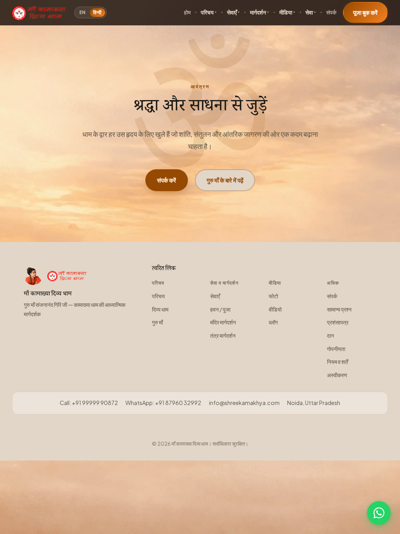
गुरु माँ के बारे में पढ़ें (225, 180)
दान (330, 335)
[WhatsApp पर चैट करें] (379, 513)
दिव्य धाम (160, 309)
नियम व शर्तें (337, 361)
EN (82, 12)
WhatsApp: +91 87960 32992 (163, 402)
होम (187, 12)
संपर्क (331, 12)
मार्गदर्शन (258, 12)
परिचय (207, 12)
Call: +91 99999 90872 (89, 402)
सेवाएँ (232, 12)
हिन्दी (97, 12)
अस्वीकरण (337, 374)
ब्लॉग (273, 322)
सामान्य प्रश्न (339, 309)
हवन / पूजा (220, 309)
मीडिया (285, 12)
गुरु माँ (157, 322)
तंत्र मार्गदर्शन (223, 335)
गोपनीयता (336, 348)
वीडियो (275, 309)
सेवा (309, 12)
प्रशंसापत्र (337, 322)
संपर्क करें (166, 180)
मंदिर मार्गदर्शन (223, 322)
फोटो (273, 295)
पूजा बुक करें (365, 12)
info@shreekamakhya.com (244, 402)
